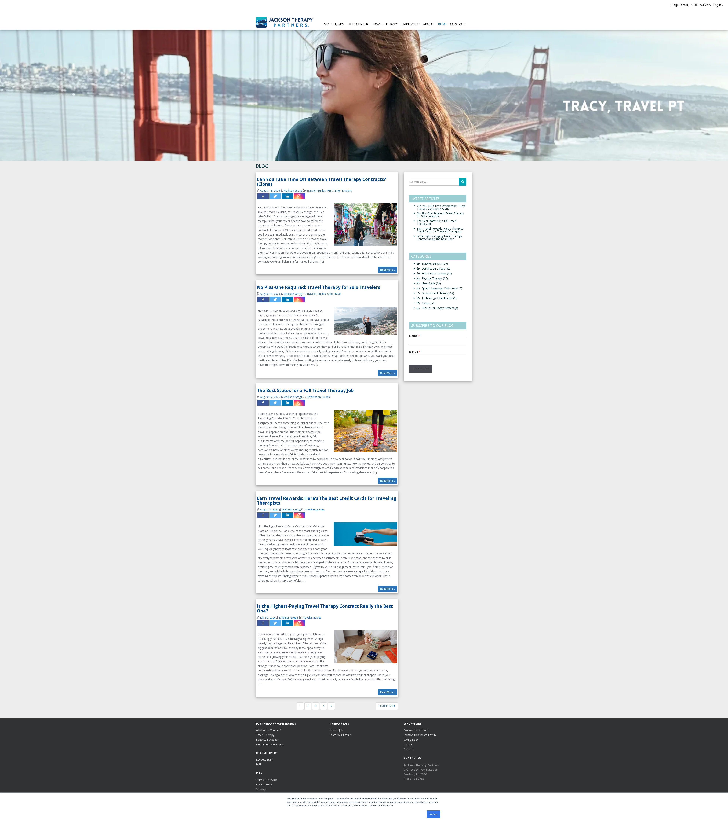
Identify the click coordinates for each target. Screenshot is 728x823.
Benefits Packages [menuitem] (267, 739)
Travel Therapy (385, 24)
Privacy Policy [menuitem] (264, 784)
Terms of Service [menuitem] (266, 779)
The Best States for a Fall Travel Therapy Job (305, 390)
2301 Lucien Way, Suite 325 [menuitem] (421, 769)
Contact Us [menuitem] (412, 757)
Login (717, 5)
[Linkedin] (287, 196)
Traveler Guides (316, 190)
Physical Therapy (435, 278)
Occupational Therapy (438, 293)
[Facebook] (263, 196)
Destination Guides (318, 397)
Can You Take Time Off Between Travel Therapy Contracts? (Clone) (321, 181)
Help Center (679, 5)
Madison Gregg (292, 190)
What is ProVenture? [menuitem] (268, 730)
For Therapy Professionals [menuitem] (276, 723)
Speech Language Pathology (442, 288)
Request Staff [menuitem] (264, 759)
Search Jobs (334, 24)
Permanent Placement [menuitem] (269, 744)
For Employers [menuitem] (266, 752)
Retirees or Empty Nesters (440, 308)
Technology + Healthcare (439, 298)
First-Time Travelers (339, 190)
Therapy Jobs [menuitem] (339, 723)
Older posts (386, 705)
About (428, 24)
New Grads (431, 283)
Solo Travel (334, 294)
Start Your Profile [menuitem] (340, 734)
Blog (442, 24)
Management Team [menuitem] (416, 730)
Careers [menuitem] (408, 749)
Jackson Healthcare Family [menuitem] (420, 734)
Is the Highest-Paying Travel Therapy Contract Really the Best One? (325, 608)
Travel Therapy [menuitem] (265, 734)
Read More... (387, 269)
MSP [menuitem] (259, 764)
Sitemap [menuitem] (261, 789)
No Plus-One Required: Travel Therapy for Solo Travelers (318, 287)
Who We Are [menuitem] (412, 723)
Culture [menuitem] (408, 744)
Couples (428, 303)
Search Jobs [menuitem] (337, 730)
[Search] (462, 182)
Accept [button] (433, 814)
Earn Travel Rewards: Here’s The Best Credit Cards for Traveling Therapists (326, 500)
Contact (457, 24)
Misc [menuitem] (259, 772)
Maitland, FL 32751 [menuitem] (415, 774)
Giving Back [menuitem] (411, 739)
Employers (410, 24)
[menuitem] (421, 765)
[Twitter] (275, 196)
